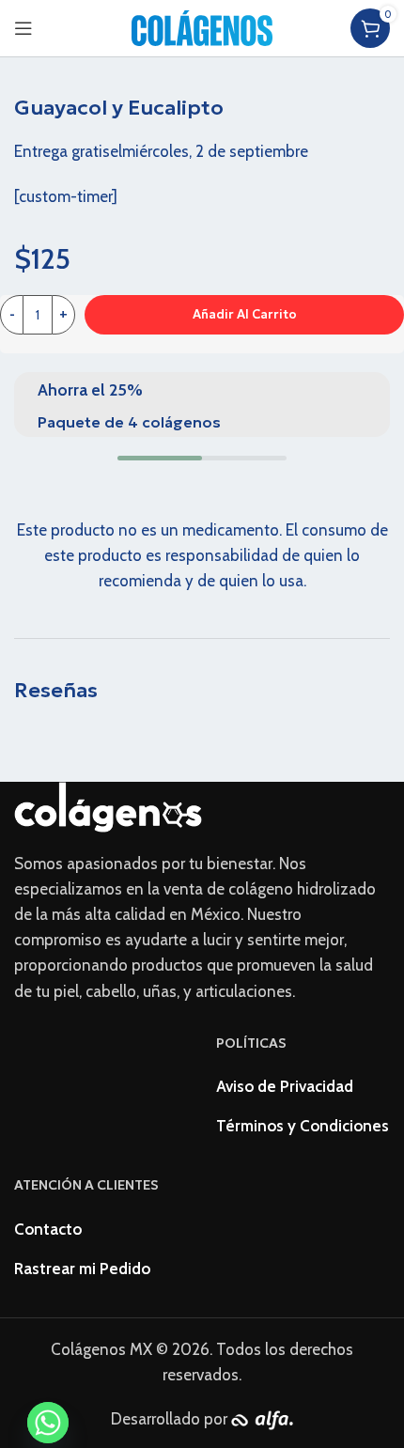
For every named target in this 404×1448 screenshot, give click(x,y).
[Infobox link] (202, 404)
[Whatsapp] (48, 1423)
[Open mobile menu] (23, 28)
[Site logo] (202, 26)
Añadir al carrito (245, 314)
